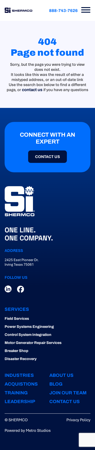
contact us (32, 89)
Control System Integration (28, 335)
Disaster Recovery (21, 359)
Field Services (17, 318)
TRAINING (16, 392)
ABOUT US (61, 375)
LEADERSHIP (20, 401)
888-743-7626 (63, 10)
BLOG (55, 384)
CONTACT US (64, 401)
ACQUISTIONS (21, 384)
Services (17, 309)
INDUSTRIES (19, 375)
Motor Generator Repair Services (33, 343)
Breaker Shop (16, 351)
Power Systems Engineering (29, 327)
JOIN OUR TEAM (67, 392)
